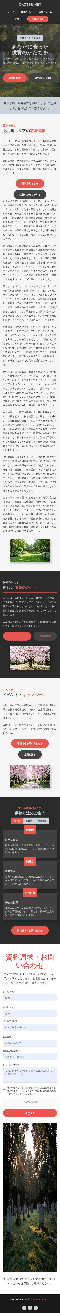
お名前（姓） (9, 991)
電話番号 (7, 1036)
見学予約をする (30, 183)
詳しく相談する (17, 636)
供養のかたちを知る (30, 194)
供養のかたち (45, 12)
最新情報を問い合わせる (30, 743)
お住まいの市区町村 (12, 1050)
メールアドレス (10, 1020)
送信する (30, 1113)
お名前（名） (9, 1007)
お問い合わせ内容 (11, 1064)
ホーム (11, 12)
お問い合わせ (38, 18)
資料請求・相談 (43, 77)
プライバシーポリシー (40, 1299)
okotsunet (30, 4)
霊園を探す (26, 12)
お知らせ (19, 18)
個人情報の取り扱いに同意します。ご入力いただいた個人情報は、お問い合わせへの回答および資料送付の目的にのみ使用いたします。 (31, 1090)
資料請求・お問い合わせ (30, 930)
